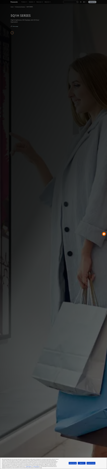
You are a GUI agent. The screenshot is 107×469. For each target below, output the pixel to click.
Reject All (82, 463)
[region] (53, 463)
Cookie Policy (28, 466)
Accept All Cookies (91, 463)
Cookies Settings (72, 463)
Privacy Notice (36, 466)
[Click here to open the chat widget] (104, 234)
